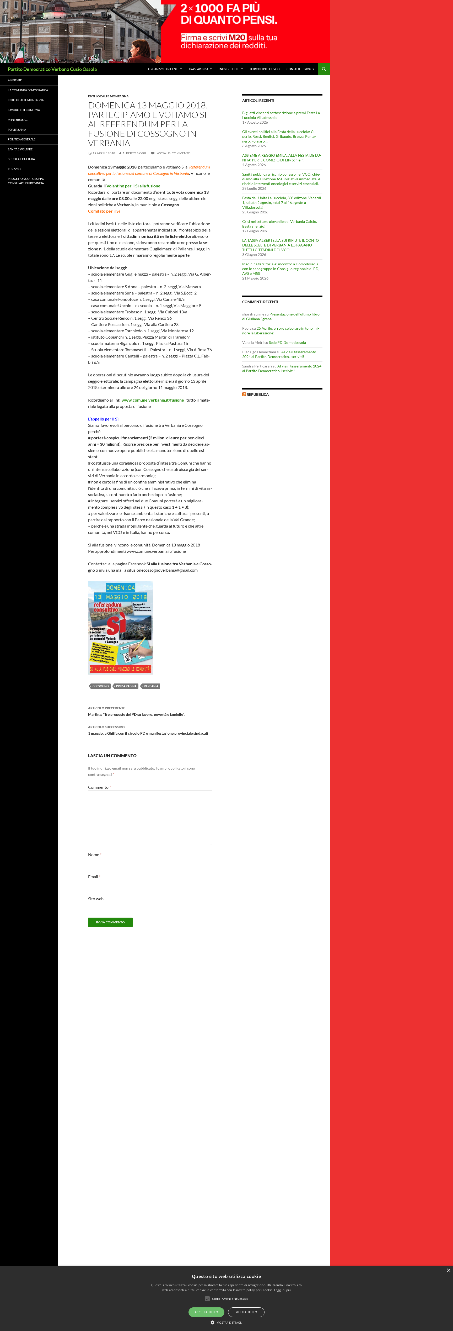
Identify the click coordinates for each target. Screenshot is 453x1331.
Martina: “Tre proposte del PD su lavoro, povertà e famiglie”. (136, 711)
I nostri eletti (229, 69)
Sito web (96, 898)
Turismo (14, 169)
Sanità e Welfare (20, 149)
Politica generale (21, 139)
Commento (99, 787)
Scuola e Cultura (21, 159)
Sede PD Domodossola (287, 342)
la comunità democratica (28, 90)
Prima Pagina (126, 686)
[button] (227, 1322)
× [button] (448, 1270)
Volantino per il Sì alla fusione (133, 185)
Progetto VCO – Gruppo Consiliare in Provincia (26, 181)
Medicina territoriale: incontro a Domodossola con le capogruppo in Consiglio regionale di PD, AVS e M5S (280, 269)
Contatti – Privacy (300, 69)
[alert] (226, 1298)
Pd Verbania (17, 129)
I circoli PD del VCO (265, 69)
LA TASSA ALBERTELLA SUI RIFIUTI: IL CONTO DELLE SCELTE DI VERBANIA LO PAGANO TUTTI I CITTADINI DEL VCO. (280, 245)
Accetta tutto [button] (206, 1312)
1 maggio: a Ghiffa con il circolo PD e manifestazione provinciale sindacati (148, 730)
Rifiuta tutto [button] (246, 1312)
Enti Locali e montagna (108, 96)
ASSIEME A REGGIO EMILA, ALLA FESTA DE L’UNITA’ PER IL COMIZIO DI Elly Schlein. (281, 157)
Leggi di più (282, 1290)
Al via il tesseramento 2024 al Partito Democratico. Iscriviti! (279, 354)
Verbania (151, 686)
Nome (94, 854)
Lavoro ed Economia (24, 110)
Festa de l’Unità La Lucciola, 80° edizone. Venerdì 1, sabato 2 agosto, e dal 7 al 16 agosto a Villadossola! (281, 202)
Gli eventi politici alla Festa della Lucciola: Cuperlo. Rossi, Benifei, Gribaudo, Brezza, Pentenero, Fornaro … (279, 136)
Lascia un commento (173, 153)
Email (94, 876)
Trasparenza (198, 69)
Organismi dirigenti (163, 69)
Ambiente (15, 80)
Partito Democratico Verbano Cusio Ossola (52, 69)
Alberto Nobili (135, 153)
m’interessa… (18, 119)
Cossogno (101, 686)
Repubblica (258, 394)
